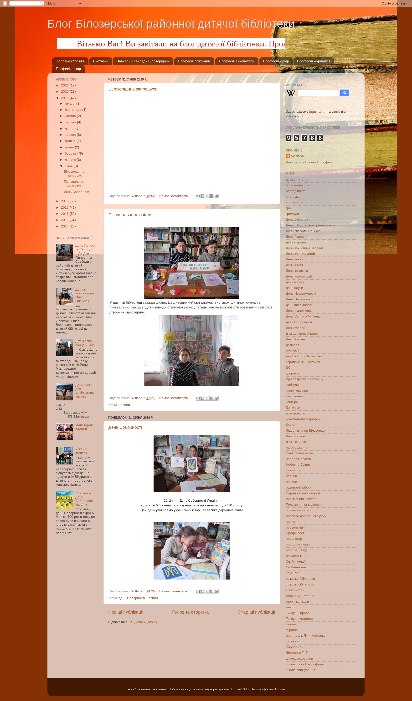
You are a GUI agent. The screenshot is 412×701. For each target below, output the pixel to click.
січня (69, 166)
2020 (65, 91)
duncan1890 (239, 689)
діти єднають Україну (302, 333)
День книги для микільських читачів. (84, 390)
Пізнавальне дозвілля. (131, 214)
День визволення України (305, 231)
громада (292, 214)
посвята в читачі (298, 510)
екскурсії (292, 350)
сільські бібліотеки (300, 584)
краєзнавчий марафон (303, 419)
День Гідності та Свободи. (85, 247)
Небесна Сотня (298, 464)
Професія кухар (276, 61)
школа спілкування (300, 670)
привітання (317, 111)
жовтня (71, 116)
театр (290, 607)
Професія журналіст (313, 61)
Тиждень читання (299, 618)
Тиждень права (297, 613)
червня (71, 134)
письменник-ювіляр (301, 499)
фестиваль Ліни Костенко (305, 635)
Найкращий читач (300, 453)
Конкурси (293, 407)
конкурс (292, 402)
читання (292, 641)
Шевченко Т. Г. (297, 653)
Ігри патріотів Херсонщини (306, 379)
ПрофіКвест (295, 533)
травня (71, 141)
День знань (294, 259)
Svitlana (297, 156)
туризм (291, 624)
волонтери (294, 202)
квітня (70, 147)
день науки (294, 288)
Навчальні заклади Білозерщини (143, 61)
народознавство (298, 459)
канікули (292, 385)
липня (70, 128)
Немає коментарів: (174, 196)
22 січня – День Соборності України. (84, 499)
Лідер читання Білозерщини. (308, 430)
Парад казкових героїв (303, 493)
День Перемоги (298, 299)
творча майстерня (300, 596)
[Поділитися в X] (207, 196)
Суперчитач (295, 590)
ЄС (288, 367)
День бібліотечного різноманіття (311, 225)
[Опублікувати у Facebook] (211, 196)
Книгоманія (295, 396)
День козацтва (297, 270)
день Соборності (132, 598)
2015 (65, 220)
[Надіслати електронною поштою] (198, 196)
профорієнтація (298, 544)
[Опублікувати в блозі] (202, 196)
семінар (292, 573)
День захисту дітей (300, 254)
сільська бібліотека (300, 578)
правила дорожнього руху (306, 516)
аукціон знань (296, 179)
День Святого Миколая (304, 316)
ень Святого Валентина (304, 356)
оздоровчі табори (299, 487)
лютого (71, 159)
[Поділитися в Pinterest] (216, 196)
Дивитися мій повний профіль (309, 162)
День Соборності (125, 427)
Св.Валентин (296, 567)
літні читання (296, 442)
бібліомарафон (297, 185)
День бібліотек (297, 219)
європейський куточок (303, 362)
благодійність (296, 191)
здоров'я (292, 373)
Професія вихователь (237, 61)
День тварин (295, 328)
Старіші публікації (256, 612)
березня (72, 153)
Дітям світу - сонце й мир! (85, 343)
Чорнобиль (294, 647)
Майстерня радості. (84, 427)
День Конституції (299, 276)
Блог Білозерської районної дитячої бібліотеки (171, 23)
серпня (71, 122)
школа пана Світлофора (305, 664)
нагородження (297, 447)
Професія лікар (68, 69)
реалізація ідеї (297, 550)
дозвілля (292, 345)
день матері (295, 282)
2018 (65, 201)
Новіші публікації (125, 612)
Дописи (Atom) (145, 622)
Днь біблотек (295, 339)
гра (288, 208)
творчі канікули (297, 601)
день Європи (296, 242)
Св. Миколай (296, 561)
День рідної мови (299, 311)
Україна (292, 630)
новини (124, 405)
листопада (73, 109)
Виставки (100, 61)
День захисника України (304, 248)
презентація (295, 527)
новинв (291, 476)
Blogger (279, 689)
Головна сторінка (71, 61)
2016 (65, 214)
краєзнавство (296, 413)
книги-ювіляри (297, 390)
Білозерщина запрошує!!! (133, 89)
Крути (290, 425)
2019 (65, 98)
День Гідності (296, 236)
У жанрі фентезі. (81, 451)
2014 (65, 226)
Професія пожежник (194, 61)
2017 (65, 207)
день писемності (299, 305)
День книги (294, 265)
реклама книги (297, 556)
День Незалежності (301, 293)
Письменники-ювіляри (303, 504)
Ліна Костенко (297, 436)
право (290, 522)
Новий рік (293, 470)
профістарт (295, 538)
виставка (292, 196)
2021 (65, 85)
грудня (70, 103)
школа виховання (299, 658)
